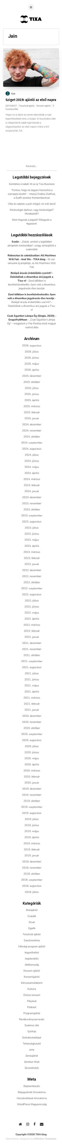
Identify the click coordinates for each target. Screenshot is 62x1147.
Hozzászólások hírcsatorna (32, 1098)
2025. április (31, 400)
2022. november (31, 576)
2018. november (31, 867)
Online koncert (31, 995)
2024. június (31, 461)
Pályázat (32, 1001)
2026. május (31, 364)
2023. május (31, 540)
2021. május (31, 685)
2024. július (32, 455)
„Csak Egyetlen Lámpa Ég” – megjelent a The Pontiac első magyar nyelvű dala (31, 323)
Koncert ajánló (44, 106)
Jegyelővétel (31, 952)
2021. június (31, 679)
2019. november (31, 795)
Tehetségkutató (32, 1043)
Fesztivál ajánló (26, 106)
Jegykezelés (32, 958)
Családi (32, 916)
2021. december (31, 643)
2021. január (31, 710)
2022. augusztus (31, 594)
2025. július (32, 388)
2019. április (31, 837)
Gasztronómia (32, 940)
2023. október (32, 509)
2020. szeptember (31, 734)
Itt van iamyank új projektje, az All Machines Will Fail (32, 263)
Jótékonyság (32, 964)
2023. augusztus (31, 521)
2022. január (31, 637)
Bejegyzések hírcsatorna (32, 1092)
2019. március (32, 843)
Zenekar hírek (32, 1062)
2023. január (31, 564)
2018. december (31, 861)
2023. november (31, 503)
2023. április (31, 546)
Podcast (31, 1007)
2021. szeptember (31, 661)
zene (31, 1049)
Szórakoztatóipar (31, 1037)
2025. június (31, 394)
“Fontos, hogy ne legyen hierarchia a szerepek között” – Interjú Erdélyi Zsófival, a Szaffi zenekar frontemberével (32, 194)
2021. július (32, 673)
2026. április (31, 370)
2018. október (32, 874)
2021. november (31, 649)
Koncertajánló (32, 977)
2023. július (32, 527)
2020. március (32, 770)
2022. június (31, 606)
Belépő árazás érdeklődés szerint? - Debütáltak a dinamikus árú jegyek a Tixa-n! (31, 276)
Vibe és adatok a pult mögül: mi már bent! (32, 204)
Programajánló (31, 1013)
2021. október (32, 655)
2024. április (31, 473)
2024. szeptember (31, 442)
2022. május (31, 612)
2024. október (32, 436)
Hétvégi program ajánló (31, 946)
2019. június (31, 825)
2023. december (31, 497)
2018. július (32, 892)
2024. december (31, 424)
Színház (32, 1031)
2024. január (31, 491)
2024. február (32, 485)
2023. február (32, 558)
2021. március (32, 697)
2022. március (32, 625)
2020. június (31, 752)
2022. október (32, 582)
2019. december (31, 789)
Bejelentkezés (32, 1086)
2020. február (32, 776)
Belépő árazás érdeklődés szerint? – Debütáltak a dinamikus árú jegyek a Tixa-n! (32, 306)
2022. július (32, 600)
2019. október (32, 801)
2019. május (31, 831)
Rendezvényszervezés (31, 1019)
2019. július (32, 819)
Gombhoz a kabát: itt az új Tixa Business (32, 184)
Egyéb (31, 928)
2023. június (31, 534)
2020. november (31, 722)
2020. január (31, 782)
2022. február (32, 631)
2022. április (31, 619)
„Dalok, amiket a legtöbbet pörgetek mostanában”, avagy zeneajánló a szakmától (32, 245)
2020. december (31, 716)
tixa (13, 93)
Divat (32, 922)
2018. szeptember (31, 880)
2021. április (31, 691)
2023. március (32, 552)
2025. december (31, 376)
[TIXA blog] (31, 29)
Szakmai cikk (32, 1025)
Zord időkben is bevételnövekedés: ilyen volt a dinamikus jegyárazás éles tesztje (31, 284)
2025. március (32, 406)
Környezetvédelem (32, 983)
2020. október (32, 728)
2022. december (31, 570)
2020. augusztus (31, 740)
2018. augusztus (31, 886)
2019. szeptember (31, 807)
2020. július (32, 746)
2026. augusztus (31, 345)
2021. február (32, 704)
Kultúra (32, 989)
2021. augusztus (31, 667)
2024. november (31, 430)
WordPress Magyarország (32, 1104)
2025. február (32, 412)
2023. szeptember (31, 515)
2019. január (31, 855)
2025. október (32, 382)
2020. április (31, 764)
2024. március (32, 479)
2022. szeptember (31, 588)
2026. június (31, 357)
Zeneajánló (31, 1056)
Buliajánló (32, 910)
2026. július (32, 351)
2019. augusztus (31, 813)
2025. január (31, 418)
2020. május (31, 758)
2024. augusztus (31, 449)
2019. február (32, 849)
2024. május (31, 467)
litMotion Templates (45, 1138)
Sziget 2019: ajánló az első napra (31, 99)
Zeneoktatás (32, 1068)
